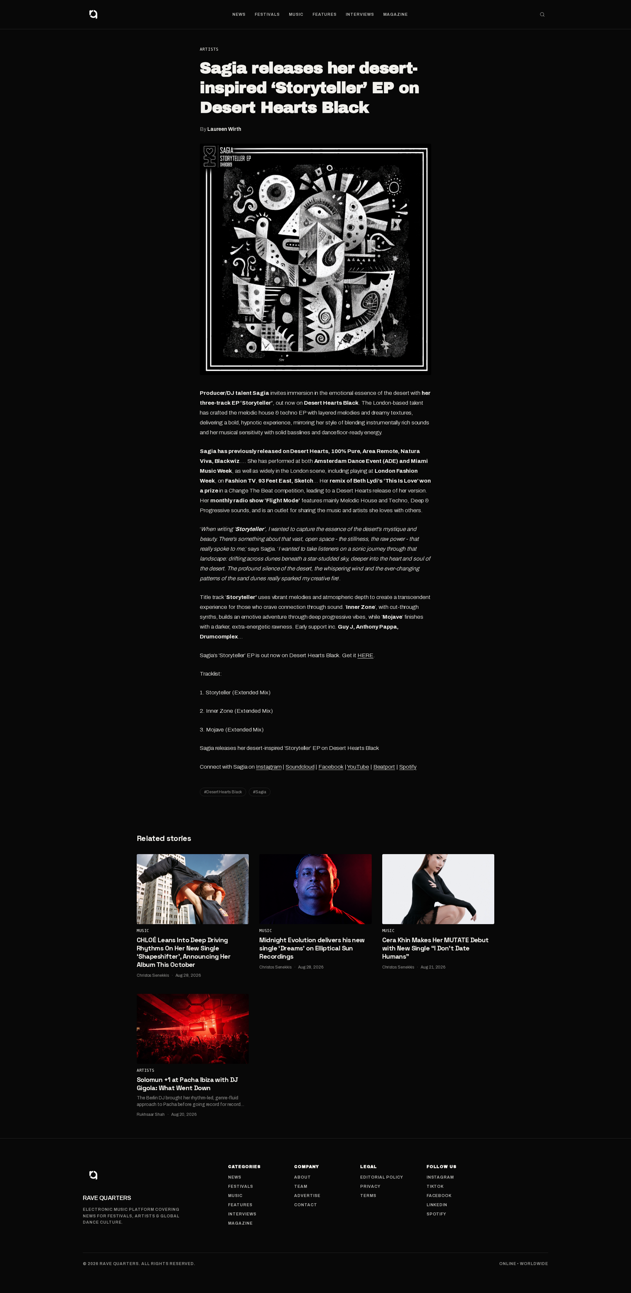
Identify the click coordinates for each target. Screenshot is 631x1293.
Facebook (330, 767)
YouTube (358, 767)
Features (325, 14)
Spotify (407, 767)
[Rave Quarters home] (93, 14)
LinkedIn (437, 1205)
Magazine (395, 14)
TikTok (435, 1186)
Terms (368, 1195)
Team (300, 1186)
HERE (366, 655)
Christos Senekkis (153, 975)
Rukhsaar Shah (151, 1114)
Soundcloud (300, 767)
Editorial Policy (381, 1177)
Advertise (307, 1195)
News (238, 14)
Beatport (384, 767)
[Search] (542, 14)
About (302, 1177)
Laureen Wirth (224, 129)
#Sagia (259, 792)
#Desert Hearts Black (223, 792)
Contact (305, 1205)
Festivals (267, 14)
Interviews (360, 14)
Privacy (370, 1186)
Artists (209, 49)
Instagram (268, 767)
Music (296, 14)
